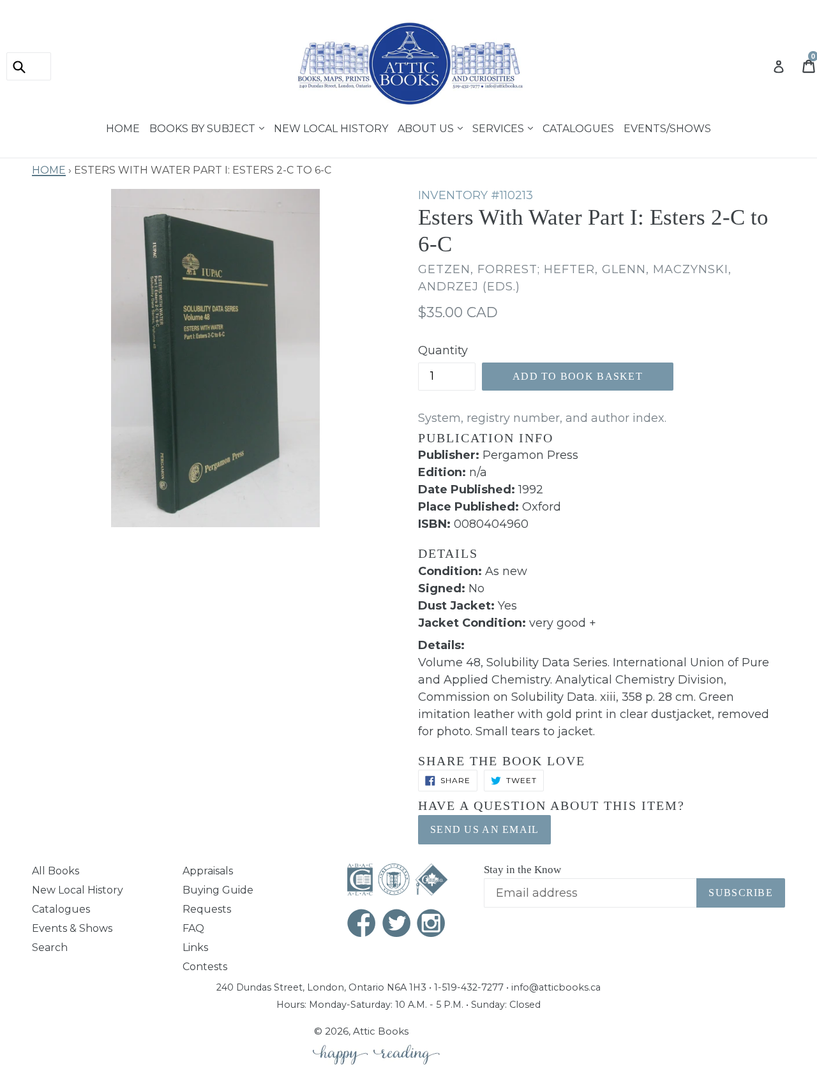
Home (123, 127)
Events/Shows (667, 127)
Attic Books (380, 1031)
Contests (205, 967)
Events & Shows (72, 928)
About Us (427, 127)
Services (499, 127)
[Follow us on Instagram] (431, 924)
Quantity (443, 350)
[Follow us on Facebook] (362, 924)
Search (50, 947)
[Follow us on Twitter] (397, 924)
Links (195, 947)
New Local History (331, 127)
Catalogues (578, 127)
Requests (207, 909)
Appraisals (208, 871)
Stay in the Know (522, 870)
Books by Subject (203, 127)
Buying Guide (218, 890)
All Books (55, 871)
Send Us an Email (484, 829)
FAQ (193, 928)
